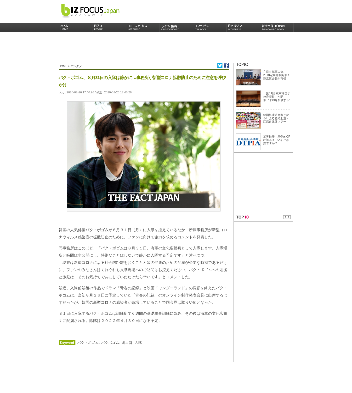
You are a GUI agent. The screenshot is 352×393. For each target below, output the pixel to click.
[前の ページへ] (285, 217)
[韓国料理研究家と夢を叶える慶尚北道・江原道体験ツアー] (248, 120)
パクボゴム (109, 343)
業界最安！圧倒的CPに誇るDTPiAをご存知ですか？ (276, 140)
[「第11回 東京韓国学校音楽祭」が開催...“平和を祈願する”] (248, 98)
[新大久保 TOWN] (277, 27)
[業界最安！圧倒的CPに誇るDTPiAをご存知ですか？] (248, 141)
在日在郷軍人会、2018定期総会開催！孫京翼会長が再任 (276, 75)
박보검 (126, 343)
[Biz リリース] (243, 27)
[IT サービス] (210, 27)
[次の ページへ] (289, 217)
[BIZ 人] (109, 27)
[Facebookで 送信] (226, 65)
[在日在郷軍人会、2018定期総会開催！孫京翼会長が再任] (248, 77)
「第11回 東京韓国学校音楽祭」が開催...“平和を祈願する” (276, 97)
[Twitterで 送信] (219, 65)
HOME (63, 66)
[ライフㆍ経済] (176, 27)
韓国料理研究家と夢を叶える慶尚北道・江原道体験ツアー (276, 118)
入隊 (138, 343)
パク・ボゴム (88, 343)
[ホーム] (75, 27)
